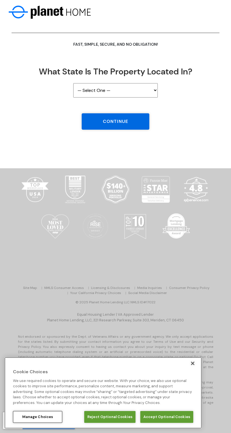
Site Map (30, 288)
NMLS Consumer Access (64, 288)
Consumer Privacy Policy (189, 288)
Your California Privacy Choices (95, 293)
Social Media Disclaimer (147, 293)
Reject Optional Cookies (109, 416)
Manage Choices (37, 416)
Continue (115, 121)
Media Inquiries (149, 288)
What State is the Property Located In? (115, 71)
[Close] (192, 363)
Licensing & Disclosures (110, 288)
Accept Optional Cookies (166, 416)
